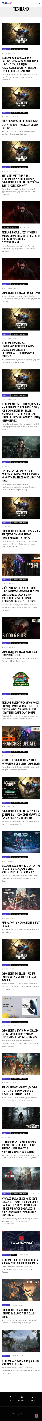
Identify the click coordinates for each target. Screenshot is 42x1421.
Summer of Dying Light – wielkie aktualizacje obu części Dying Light (21, 761)
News (14, 1255)
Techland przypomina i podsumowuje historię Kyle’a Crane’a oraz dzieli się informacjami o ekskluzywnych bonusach (18, 349)
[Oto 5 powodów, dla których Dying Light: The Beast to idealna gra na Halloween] (21, 98)
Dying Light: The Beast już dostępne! (21, 292)
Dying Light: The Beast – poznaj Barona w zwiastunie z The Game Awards (19, 977)
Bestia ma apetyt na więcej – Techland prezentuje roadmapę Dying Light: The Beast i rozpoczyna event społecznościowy (20, 180)
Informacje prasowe (19, 49)
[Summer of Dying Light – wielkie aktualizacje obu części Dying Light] (21, 737)
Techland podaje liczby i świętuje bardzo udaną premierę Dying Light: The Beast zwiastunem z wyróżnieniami (21, 237)
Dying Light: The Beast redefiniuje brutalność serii (19, 653)
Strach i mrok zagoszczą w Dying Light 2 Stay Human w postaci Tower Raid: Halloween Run (20, 1090)
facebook (10, 1400)
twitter (32, 1400)
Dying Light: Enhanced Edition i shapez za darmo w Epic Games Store (19, 1313)
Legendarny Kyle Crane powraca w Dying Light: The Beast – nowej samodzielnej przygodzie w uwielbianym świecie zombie (19, 1147)
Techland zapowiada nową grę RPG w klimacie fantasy (20, 1362)
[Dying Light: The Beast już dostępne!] (21, 269)
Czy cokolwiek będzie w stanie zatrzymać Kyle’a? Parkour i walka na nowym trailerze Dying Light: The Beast (21, 476)
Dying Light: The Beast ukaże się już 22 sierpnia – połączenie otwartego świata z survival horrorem (21, 814)
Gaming (6, 49)
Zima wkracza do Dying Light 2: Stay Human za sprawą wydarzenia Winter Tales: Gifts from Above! (21, 869)
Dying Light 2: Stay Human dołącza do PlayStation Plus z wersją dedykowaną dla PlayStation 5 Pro (20, 1034)
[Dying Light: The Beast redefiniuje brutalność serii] (21, 628)
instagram (21, 1400)
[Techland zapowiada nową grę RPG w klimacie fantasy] (21, 1341)
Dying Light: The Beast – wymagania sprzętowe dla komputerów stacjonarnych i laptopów (21, 534)
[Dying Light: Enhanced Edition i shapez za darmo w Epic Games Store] (21, 1290)
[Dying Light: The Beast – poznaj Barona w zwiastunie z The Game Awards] (21, 950)
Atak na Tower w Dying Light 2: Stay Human (21, 924)
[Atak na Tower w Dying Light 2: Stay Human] (21, 899)
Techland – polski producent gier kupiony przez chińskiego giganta (20, 1261)
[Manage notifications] (36, 1416)
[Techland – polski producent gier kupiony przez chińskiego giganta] (21, 1241)
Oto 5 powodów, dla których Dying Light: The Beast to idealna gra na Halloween (20, 124)
